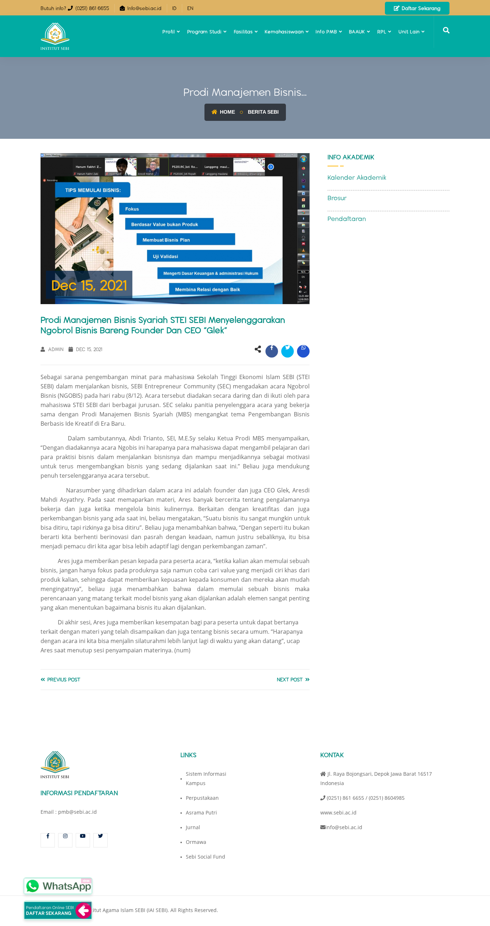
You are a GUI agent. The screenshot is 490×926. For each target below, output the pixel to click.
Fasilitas (243, 31)
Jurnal (193, 827)
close (86, 880)
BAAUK (357, 31)
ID (174, 8)
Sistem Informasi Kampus (206, 778)
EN (190, 8)
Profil (168, 31)
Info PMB (326, 31)
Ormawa (196, 841)
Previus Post (63, 679)
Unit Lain (409, 31)
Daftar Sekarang (420, 8)
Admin (55, 349)
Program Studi (204, 31)
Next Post (290, 679)
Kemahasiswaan (284, 31)
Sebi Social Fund (205, 856)
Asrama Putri (201, 812)
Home (226, 112)
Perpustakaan (202, 797)
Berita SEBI (263, 112)
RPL (381, 31)
